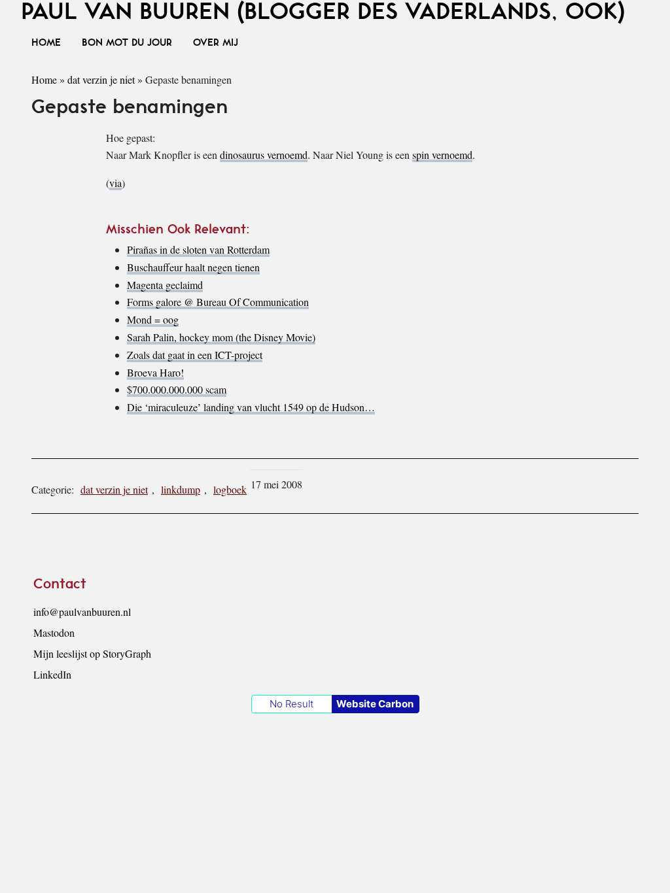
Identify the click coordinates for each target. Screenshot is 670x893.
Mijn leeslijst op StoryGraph (92, 653)
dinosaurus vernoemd (264, 154)
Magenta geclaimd (165, 285)
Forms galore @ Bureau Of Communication (218, 302)
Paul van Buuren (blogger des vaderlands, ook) (323, 12)
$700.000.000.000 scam (176, 389)
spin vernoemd (442, 154)
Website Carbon (375, 704)
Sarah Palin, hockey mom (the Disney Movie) (221, 337)
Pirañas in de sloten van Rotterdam (198, 249)
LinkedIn (52, 674)
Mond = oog (153, 319)
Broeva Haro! (155, 372)
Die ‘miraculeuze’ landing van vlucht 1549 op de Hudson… (251, 407)
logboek (230, 489)
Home (44, 79)
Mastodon (54, 632)
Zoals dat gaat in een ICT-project (194, 355)
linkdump (180, 489)
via (115, 183)
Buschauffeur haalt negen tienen (193, 267)
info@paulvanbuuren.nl (82, 611)
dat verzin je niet (101, 79)
